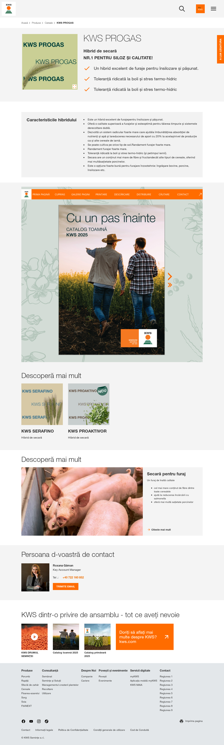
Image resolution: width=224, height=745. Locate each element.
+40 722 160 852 (73, 577)
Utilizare (46, 693)
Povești (103, 676)
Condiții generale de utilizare (109, 729)
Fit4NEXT (26, 705)
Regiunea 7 (166, 701)
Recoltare (47, 689)
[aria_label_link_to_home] (9, 8)
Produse (27, 670)
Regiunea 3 (166, 684)
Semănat (47, 676)
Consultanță (50, 670)
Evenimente (105, 680)
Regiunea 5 (166, 693)
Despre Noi (88, 670)
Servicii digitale (140, 670)
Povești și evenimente (113, 670)
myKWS (134, 676)
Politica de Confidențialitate (73, 729)
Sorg (24, 697)
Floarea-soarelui (30, 693)
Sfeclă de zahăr (30, 684)
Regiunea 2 (166, 680)
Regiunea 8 (166, 705)
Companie (87, 676)
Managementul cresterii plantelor (60, 684)
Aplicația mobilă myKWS (143, 680)
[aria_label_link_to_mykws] (200, 8)
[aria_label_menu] (213, 8)
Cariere (85, 680)
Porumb (25, 676)
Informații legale (44, 729)
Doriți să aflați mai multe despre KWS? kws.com (138, 637)
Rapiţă (25, 680)
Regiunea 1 (166, 676)
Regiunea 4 (166, 689)
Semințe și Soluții (51, 680)
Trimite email (65, 586)
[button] (34, 641)
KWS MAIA (136, 684)
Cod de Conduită (139, 729)
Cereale (25, 689)
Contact (165, 670)
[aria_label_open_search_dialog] (182, 8)
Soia (23, 701)
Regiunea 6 (166, 697)
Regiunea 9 (166, 710)
